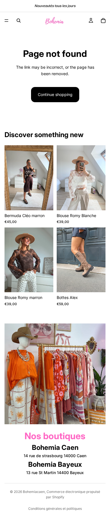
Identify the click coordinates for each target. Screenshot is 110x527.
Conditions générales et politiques (55, 508)
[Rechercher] (18, 20)
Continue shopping (55, 94)
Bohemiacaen (34, 492)
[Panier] (103, 20)
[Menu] (6, 20)
